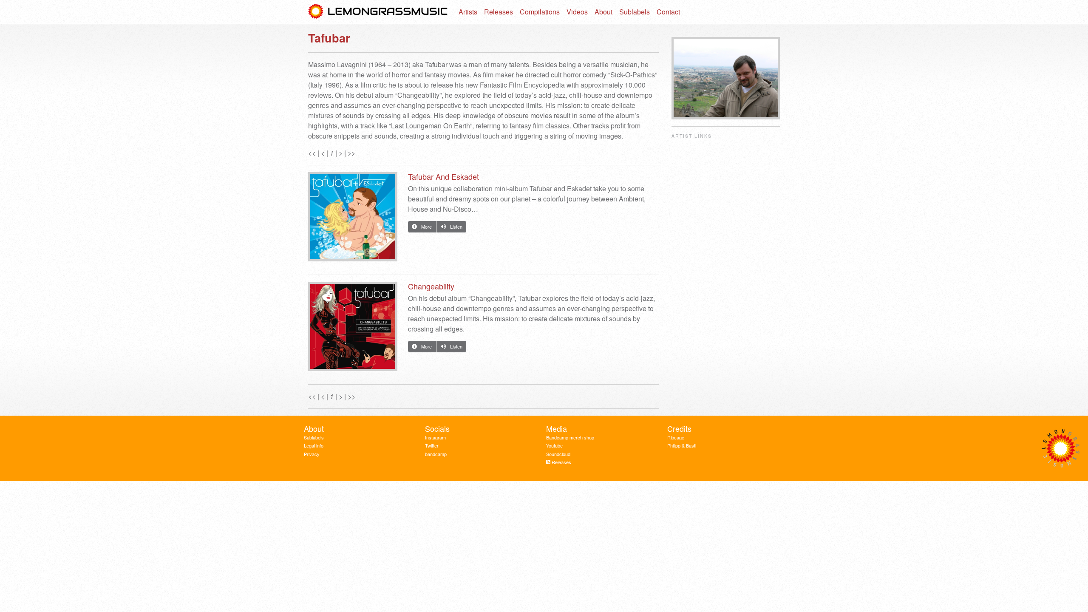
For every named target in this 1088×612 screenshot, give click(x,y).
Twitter (432, 445)
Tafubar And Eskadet (443, 176)
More (426, 226)
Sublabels (634, 12)
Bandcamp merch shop (570, 437)
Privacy (312, 453)
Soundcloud (558, 453)
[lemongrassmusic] (378, 11)
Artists (468, 12)
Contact (668, 12)
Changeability (431, 286)
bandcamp (436, 453)
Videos (577, 12)
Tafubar (329, 38)
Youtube (554, 445)
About (603, 12)
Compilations (540, 12)
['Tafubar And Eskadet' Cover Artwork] (352, 219)
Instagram (435, 437)
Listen (456, 226)
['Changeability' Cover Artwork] (352, 329)
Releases (498, 12)
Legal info (313, 445)
